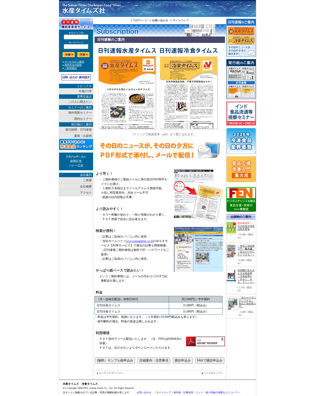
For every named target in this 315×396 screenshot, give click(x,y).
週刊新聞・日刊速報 (78, 129)
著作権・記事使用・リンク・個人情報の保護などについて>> (206, 392)
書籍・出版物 (83, 136)
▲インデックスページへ (109, 373)
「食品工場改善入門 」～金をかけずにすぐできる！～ (246, 250)
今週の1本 (85, 91)
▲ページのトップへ (212, 373)
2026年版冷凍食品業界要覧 (246, 227)
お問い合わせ (144, 392)
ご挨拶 (87, 180)
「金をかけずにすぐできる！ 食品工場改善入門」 (247, 302)
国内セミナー (83, 119)
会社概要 (86, 186)
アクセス (86, 192)
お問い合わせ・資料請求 (76, 77)
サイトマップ (163, 392)
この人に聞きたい (80, 101)
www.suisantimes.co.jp (139, 241)
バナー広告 (76, 165)
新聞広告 (76, 161)
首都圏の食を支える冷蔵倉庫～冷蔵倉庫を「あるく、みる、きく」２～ (246, 276)
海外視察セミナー (80, 112)
